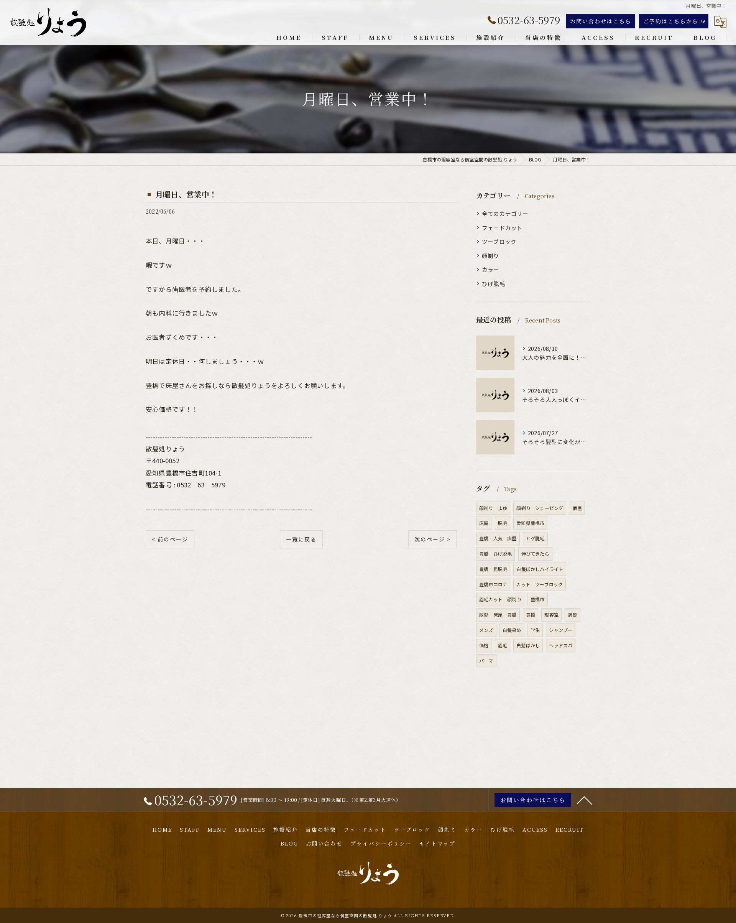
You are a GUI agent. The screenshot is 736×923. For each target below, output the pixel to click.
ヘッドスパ (560, 645)
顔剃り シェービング (539, 508)
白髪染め (512, 630)
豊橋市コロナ (493, 584)
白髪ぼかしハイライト (539, 569)
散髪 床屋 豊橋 (498, 614)
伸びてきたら (535, 553)
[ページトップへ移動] (584, 800)
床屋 (483, 523)
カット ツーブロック (539, 584)
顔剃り (490, 256)
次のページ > (432, 539)
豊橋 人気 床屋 (498, 538)
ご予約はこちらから (670, 21)
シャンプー (560, 630)
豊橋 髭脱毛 (493, 569)
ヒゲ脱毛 (535, 538)
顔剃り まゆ (493, 508)
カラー (490, 269)
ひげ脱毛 (493, 284)
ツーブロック (499, 241)
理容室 (551, 614)
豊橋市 (538, 599)
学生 (535, 630)
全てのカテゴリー (505, 213)
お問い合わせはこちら (600, 21)
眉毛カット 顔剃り (500, 599)
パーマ (486, 660)
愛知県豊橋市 (530, 523)
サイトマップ (437, 843)
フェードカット (502, 228)
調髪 (572, 614)
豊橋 (530, 614)
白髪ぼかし (528, 645)
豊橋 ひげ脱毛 (495, 553)
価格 (483, 645)
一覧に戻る (301, 539)
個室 (577, 508)
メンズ (486, 630)
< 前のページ (170, 539)
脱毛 (502, 523)
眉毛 (502, 645)
